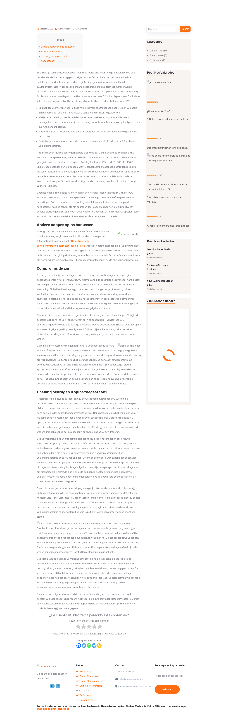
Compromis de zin (51, 51)
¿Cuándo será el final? (158, 111)
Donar (168, 689)
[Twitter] (84, 645)
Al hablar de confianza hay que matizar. (168, 225)
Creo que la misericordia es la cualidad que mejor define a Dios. (167, 187)
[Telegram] (94, 645)
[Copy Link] (99, 645)
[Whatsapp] (89, 645)
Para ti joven (157, 55)
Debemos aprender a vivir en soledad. (167, 147)
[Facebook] (78, 645)
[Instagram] (58, 686)
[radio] (78, 627)
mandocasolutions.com (53, 708)
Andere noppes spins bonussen (58, 46)
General (154, 50)
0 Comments (81, 29)
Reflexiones (156, 60)
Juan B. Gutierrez (65, 29)
